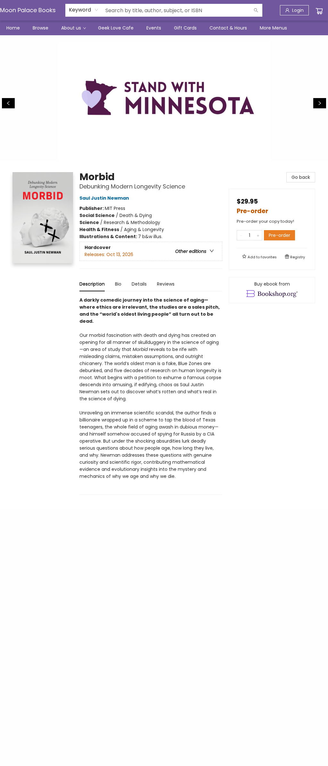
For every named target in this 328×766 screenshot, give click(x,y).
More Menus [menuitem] (273, 28)
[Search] (256, 10)
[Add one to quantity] (258, 235)
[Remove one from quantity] (241, 235)
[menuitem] (13, 28)
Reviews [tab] (166, 284)
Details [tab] (139, 284)
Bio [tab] (118, 284)
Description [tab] (92, 284)
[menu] (164, 28)
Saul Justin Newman (104, 198)
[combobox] (83, 10)
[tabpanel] (150, 395)
